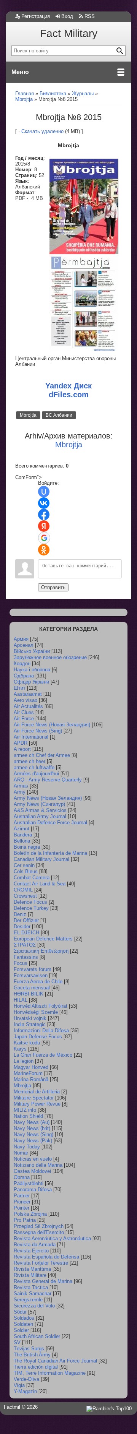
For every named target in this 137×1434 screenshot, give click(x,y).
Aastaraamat (28, 694)
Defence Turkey (31, 908)
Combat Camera (31, 877)
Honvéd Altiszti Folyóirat (40, 1006)
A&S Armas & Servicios (40, 810)
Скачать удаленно (42, 131)
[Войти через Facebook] (43, 514)
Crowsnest (25, 896)
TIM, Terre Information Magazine (50, 1373)
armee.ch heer (29, 761)
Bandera (23, 835)
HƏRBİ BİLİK (28, 994)
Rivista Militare (30, 1275)
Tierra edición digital (36, 1367)
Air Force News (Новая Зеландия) (52, 725)
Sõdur (20, 1312)
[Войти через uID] (43, 491)
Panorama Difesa (33, 1189)
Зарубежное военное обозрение (50, 657)
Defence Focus (30, 902)
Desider (22, 926)
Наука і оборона (32, 669)
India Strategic (30, 1024)
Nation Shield (28, 1116)
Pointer (21, 1208)
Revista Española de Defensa (46, 1257)
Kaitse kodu (27, 1043)
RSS (89, 16)
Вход (67, 16)
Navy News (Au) (31, 1122)
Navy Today (27, 1147)
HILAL (20, 1000)
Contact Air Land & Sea (39, 884)
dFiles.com (69, 394)
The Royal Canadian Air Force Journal (55, 1361)
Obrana (22, 1177)
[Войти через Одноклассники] (43, 549)
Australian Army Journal (40, 816)
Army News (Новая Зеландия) (48, 798)
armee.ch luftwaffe (34, 767)
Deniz (20, 914)
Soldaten (23, 1324)
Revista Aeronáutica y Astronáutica (52, 1238)
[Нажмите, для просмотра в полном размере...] (83, 252)
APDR (20, 743)
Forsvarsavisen (31, 975)
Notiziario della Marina (38, 1165)
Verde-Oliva (26, 1379)
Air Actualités (28, 706)
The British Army (32, 1355)
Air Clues (24, 712)
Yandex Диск (68, 386)
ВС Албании (59, 415)
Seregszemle (28, 1299)
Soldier (21, 1330)
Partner (22, 1196)
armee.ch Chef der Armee (42, 755)
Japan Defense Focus (38, 1036)
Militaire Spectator (34, 1098)
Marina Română (31, 1079)
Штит (19, 688)
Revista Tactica (31, 1287)
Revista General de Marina (43, 1281)
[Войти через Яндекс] (43, 526)
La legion (23, 1061)
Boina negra (27, 847)
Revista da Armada (35, 1244)
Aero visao (25, 700)
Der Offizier (26, 920)
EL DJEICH (26, 932)
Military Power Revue (37, 1104)
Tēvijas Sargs (29, 1348)
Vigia (19, 1385)
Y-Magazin (25, 1391)
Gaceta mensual (32, 988)
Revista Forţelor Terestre (41, 1263)
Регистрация (35, 16)
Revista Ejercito (31, 1251)
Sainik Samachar (32, 1293)
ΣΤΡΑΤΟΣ (25, 945)
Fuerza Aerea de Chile (38, 981)
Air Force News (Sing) (38, 731)
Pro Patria (25, 1220)
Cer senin (24, 865)
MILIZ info (25, 1110)
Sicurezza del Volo (34, 1306)
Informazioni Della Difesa (41, 1030)
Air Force (24, 718)
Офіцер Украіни (31, 682)
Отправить (53, 587)
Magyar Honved (31, 1067)
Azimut (21, 828)
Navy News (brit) (32, 1128)
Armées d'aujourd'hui (36, 773)
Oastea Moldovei (32, 1171)
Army (19, 792)
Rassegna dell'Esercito (39, 1232)
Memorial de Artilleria (37, 1092)
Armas (21, 786)
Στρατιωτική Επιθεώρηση (41, 951)
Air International (31, 737)
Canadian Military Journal (41, 859)
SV (17, 1342)
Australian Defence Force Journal (50, 822)
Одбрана (24, 676)
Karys (20, 1049)
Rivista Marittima (32, 1269)
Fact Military (68, 33)
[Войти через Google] (44, 538)
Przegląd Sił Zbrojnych (39, 1226)
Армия (21, 639)
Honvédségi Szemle (36, 1012)
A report (22, 749)
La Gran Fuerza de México (43, 1055)
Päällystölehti (28, 1183)
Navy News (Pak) (33, 1140)
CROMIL (23, 890)
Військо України (32, 651)
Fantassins (26, 957)
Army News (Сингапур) (39, 804)
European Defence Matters (43, 939)
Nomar (21, 1153)
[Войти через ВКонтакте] (43, 503)
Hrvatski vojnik (30, 1018)
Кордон (22, 663)
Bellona (22, 841)
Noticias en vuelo (33, 1159)
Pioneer (22, 1202)
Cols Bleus (26, 871)
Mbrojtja (28, 415)
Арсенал (23, 645)
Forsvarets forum (32, 969)
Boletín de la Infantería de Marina (50, 853)
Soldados (24, 1318)
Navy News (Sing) (33, 1134)
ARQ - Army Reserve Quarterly (48, 780)
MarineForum (28, 1073)
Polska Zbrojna (30, 1214)
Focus (20, 963)
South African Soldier (37, 1336)
